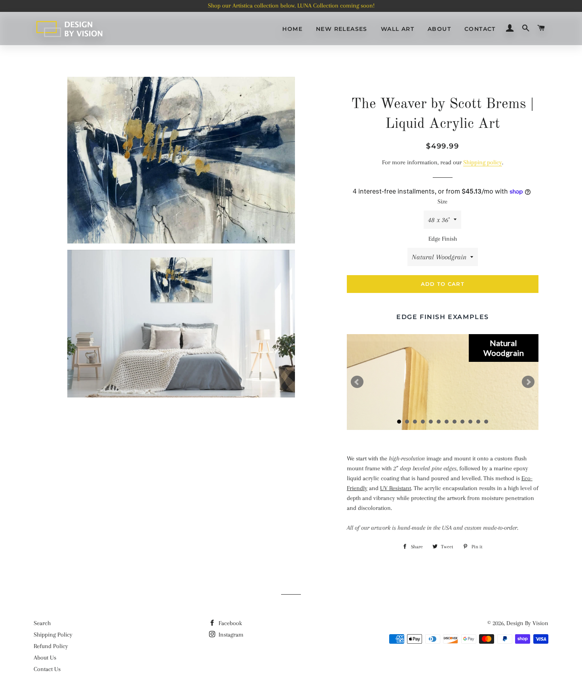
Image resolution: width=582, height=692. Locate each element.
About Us (45, 657)
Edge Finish (442, 238)
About (439, 28)
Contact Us (47, 669)
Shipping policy (482, 162)
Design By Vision (527, 623)
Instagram (230, 634)
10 (470, 422)
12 (486, 422)
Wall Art (397, 28)
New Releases (341, 28)
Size (442, 201)
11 (478, 422)
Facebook (229, 623)
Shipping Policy (53, 634)
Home (292, 28)
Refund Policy (51, 646)
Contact (480, 28)
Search (42, 623)
